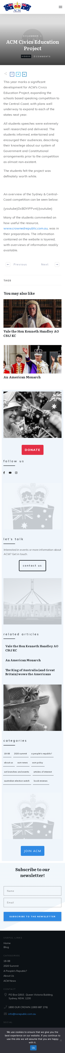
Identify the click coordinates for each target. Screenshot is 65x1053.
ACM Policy (37, 762)
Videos (26, 56)
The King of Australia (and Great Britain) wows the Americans (33, 672)
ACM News (22, 762)
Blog (6, 947)
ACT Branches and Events (16, 771)
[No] (60, 1040)
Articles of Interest (42, 771)
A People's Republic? (41, 753)
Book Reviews (40, 780)
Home (7, 943)
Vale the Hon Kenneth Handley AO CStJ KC (32, 320)
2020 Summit (20, 753)
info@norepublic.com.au (22, 1014)
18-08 (7, 753)
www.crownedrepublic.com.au (25, 228)
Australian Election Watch (16, 780)
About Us (8, 762)
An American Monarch (32, 364)
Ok (33, 1047)
